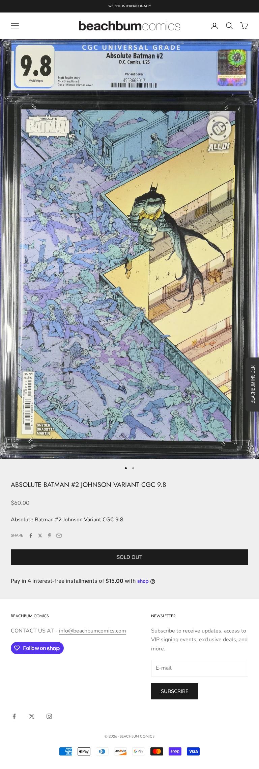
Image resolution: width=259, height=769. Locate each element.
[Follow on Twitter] (31, 716)
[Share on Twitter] (40, 535)
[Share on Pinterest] (49, 535)
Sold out (129, 557)
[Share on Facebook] (30, 535)
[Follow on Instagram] (49, 716)
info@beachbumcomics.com (92, 631)
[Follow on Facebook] (14, 716)
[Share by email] (59, 535)
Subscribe (175, 691)
